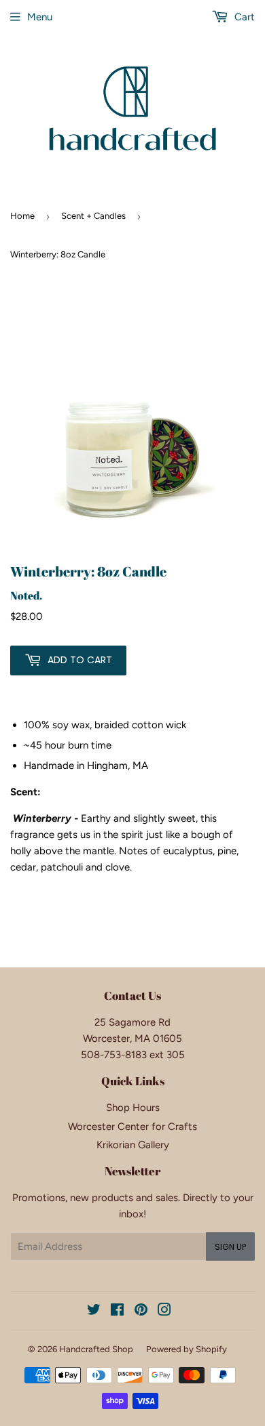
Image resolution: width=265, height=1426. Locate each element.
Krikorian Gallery (132, 1145)
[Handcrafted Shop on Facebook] (117, 1311)
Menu (39, 17)
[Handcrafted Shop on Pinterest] (141, 1311)
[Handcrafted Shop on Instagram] (164, 1311)
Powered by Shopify (186, 1349)
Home (22, 216)
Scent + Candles (93, 216)
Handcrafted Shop (96, 1349)
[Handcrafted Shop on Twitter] (94, 1311)
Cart (243, 17)
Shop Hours (133, 1108)
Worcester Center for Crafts (132, 1126)
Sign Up (230, 1247)
